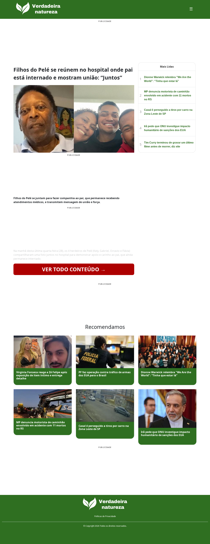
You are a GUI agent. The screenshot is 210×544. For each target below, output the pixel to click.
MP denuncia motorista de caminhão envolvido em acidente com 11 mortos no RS (167, 95)
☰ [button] (191, 8)
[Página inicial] (105, 504)
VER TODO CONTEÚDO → (74, 269)
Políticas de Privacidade (105, 516)
